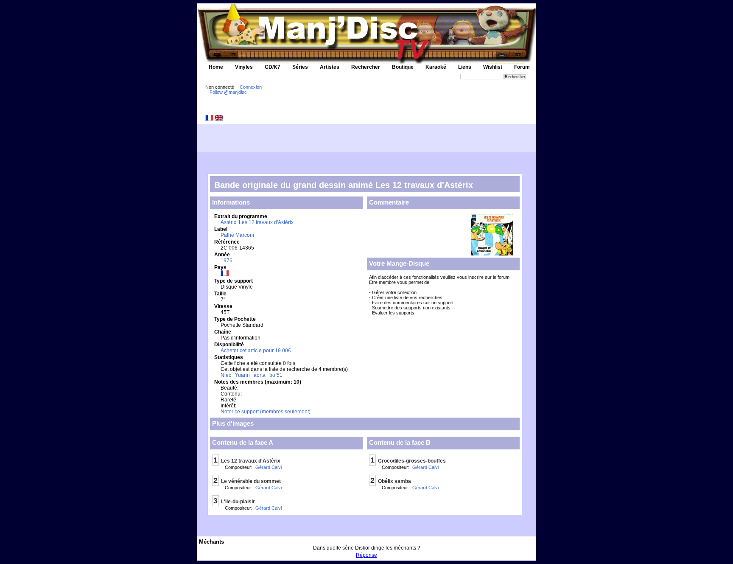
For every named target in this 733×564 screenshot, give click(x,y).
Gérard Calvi (268, 467)
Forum (522, 67)
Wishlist (492, 67)
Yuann (242, 375)
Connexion (251, 87)
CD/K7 (272, 67)
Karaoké (435, 67)
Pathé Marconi (237, 235)
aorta (260, 375)
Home (216, 67)
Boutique (403, 67)
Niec (226, 375)
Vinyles (244, 67)
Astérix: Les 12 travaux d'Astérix (257, 222)
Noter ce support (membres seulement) (266, 412)
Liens (464, 67)
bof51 (276, 375)
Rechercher (365, 67)
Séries (300, 67)
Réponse (366, 555)
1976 (226, 261)
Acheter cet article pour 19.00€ (256, 351)
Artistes (329, 67)
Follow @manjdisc (228, 92)
